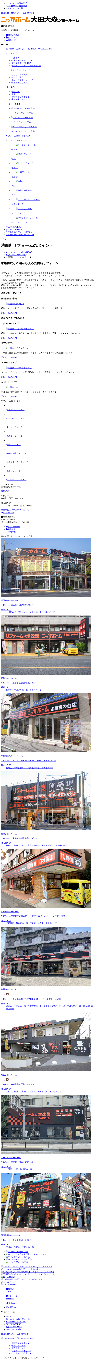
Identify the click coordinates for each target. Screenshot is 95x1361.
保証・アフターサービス (22, 80)
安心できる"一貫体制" (21, 63)
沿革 (14, 94)
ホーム (9, 1316)
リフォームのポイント (19, 136)
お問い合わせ (14, 35)
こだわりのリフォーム (20, 232)
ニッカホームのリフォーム (29, 49)
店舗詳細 (5, 491)
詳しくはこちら (8, 313)
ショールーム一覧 (15, 8)
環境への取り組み (19, 82)
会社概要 (16, 92)
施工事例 (13, 227)
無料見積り (13, 37)
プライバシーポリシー (21, 1351)
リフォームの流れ (19, 75)
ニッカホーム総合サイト (18, 3)
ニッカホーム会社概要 (17, 6)
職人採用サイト (18, 1348)
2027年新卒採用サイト (21, 97)
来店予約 (12, 40)
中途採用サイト (18, 99)
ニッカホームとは (15, 53)
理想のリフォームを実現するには (26, 66)
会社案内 (11, 87)
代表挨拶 (16, 58)
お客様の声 (14, 229)
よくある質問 (18, 77)
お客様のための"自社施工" (23, 60)
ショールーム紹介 (20, 235)
